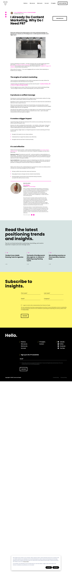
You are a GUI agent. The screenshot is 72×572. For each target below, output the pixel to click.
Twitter (62, 344)
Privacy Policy (26, 561)
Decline (56, 567)
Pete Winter (20, 12)
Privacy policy (36, 364)
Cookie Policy (56, 377)
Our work (47, 3)
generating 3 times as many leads (23, 64)
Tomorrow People (32, 12)
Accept (48, 567)
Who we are (32, 3)
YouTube (62, 348)
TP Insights (53, 3)
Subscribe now (59, 18)
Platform (25, 3)
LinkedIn (62, 342)
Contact (41, 344)
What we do (24, 346)
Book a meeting (62, 3)
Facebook (63, 346)
